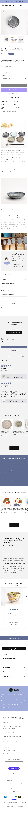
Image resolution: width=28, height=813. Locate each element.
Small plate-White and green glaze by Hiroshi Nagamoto (18, 432)
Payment (5, 654)
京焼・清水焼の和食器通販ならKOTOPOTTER (14, 802)
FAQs (4, 672)
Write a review (14, 347)
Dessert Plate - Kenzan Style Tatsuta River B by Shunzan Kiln (6, 509)
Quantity (3, 69)
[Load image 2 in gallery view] (14, 39)
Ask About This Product (9, 111)
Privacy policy (23, 804)
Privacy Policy (6, 753)
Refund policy (16, 804)
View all (14, 448)
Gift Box (3, 75)
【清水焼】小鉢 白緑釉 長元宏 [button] (15, 401)
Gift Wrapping (7, 663)
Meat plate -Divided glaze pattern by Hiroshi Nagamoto (6, 432)
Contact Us (6, 676)
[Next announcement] (25, 1)
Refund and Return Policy (9, 750)
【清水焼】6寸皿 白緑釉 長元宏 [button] (15, 377)
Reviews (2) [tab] (7, 356)
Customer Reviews (14, 638)
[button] (3, 5)
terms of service (7, 747)
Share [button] (4, 307)
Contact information (11, 806)
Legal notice (9, 804)
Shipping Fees (7, 667)
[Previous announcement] (2, 1)
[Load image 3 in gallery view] (21, 39)
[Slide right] (26, 40)
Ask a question (14, 350)
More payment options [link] (14, 93)
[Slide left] (1, 40)
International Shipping (9, 658)
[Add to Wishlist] (11, 428)
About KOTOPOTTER (6, 707)
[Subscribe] (21, 763)
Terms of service (19, 806)
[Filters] (2, 360)
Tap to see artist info (14, 332)
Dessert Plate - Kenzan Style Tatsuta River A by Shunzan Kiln (18, 509)
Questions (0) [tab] (20, 356)
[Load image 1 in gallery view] (7, 39)
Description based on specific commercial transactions (13, 742)
